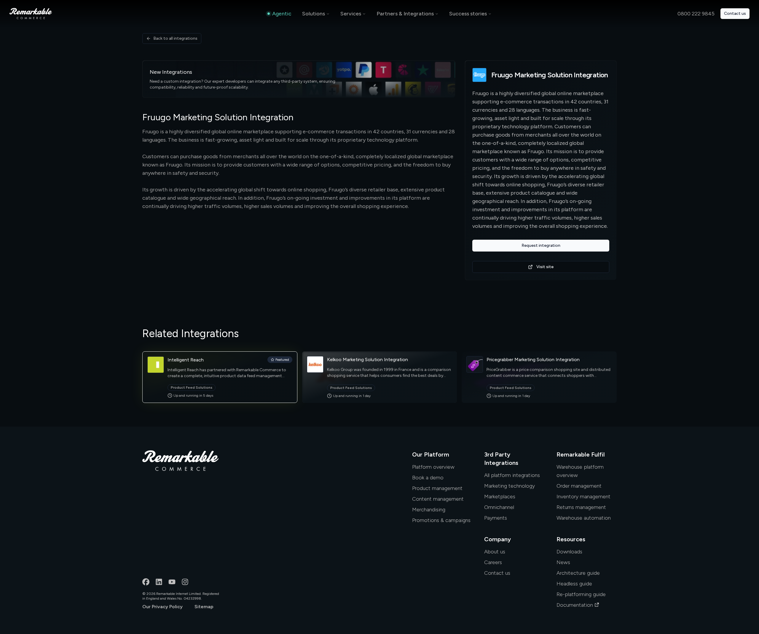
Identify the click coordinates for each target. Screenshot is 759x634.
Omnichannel (499, 507)
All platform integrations (512, 475)
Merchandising (428, 509)
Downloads (569, 551)
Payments (495, 518)
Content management (438, 499)
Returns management (581, 507)
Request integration (541, 245)
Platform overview (433, 467)
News (563, 562)
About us (494, 551)
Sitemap (203, 606)
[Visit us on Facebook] (145, 581)
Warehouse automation (584, 518)
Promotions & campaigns (441, 520)
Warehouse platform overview (580, 471)
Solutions (313, 13)
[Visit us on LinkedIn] (158, 581)
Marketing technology (509, 486)
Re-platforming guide (581, 594)
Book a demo (428, 477)
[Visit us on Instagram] (185, 581)
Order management (579, 486)
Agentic (281, 13)
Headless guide (574, 583)
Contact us (735, 13)
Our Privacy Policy (162, 606)
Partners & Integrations (405, 13)
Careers (493, 562)
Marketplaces (499, 496)
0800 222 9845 (696, 13)
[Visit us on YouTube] (172, 581)
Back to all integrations (175, 38)
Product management (437, 488)
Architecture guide (578, 573)
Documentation (575, 605)
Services (350, 13)
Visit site (545, 266)
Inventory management (583, 496)
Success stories (468, 13)
